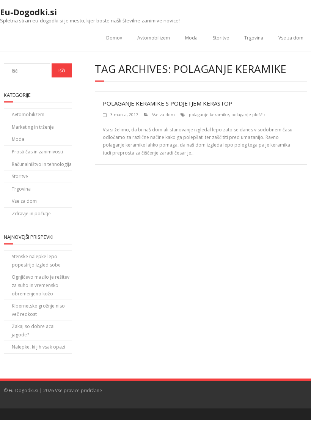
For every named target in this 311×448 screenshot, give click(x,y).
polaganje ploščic (248, 114)
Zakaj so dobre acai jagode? (33, 330)
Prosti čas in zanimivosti (37, 151)
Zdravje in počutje (31, 213)
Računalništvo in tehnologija (42, 164)
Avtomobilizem (153, 38)
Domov (114, 38)
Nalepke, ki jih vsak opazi (38, 347)
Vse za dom (290, 38)
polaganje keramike (209, 114)
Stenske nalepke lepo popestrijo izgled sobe (36, 260)
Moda (191, 38)
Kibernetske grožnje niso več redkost (38, 310)
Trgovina (253, 38)
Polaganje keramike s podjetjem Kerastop (167, 103)
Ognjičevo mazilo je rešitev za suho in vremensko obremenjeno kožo (40, 285)
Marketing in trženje (33, 127)
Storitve (221, 38)
